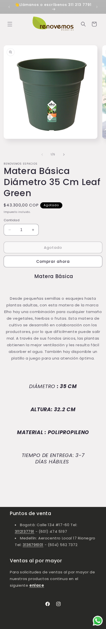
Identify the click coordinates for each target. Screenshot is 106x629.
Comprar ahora (53, 261)
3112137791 (24, 531)
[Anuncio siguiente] (96, 6)
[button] (9, 24)
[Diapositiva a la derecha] (63, 154)
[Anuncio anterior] (9, 6)
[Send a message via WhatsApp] (98, 621)
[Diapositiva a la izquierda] (42, 154)
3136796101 (33, 544)
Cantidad (11, 220)
